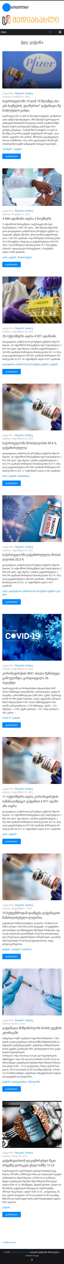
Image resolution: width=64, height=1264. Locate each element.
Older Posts (9, 1242)
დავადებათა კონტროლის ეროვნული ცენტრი (25, 364)
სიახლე (29, 93)
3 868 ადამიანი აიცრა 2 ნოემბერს (26, 218)
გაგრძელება (11, 156)
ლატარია (27, 949)
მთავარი (19, 93)
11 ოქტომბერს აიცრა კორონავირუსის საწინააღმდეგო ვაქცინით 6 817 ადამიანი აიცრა (30, 801)
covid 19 (6, 718)
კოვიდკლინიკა (19, 1081)
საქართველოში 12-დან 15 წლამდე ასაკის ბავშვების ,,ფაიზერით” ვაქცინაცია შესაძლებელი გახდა (32, 105)
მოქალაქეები (25, 257)
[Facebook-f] (32, 1260)
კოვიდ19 (16, 949)
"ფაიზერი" (7, 149)
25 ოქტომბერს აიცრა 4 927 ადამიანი (29, 336)
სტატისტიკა (24, 476)
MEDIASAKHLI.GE (20, 1252)
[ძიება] (24, 32)
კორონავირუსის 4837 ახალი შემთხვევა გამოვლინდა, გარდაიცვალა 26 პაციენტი (31, 678)
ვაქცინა (18, 149)
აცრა (4, 257)
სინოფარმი (34, 1081)
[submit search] (50, 32)
